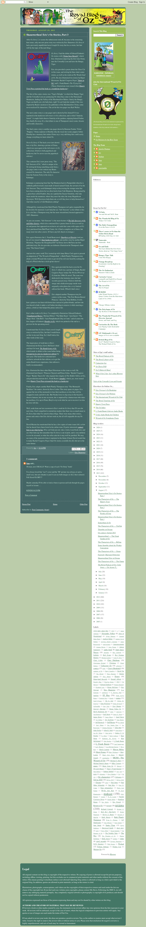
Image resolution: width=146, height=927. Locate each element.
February (102, 589)
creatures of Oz (97, 671)
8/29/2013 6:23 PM (33, 490)
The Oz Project (104, 287)
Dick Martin (107, 677)
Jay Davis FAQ (101, 366)
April (101, 582)
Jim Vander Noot (112, 725)
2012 (98, 597)
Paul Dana (114, 782)
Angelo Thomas (104, 149)
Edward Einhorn (105, 684)
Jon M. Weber (97, 733)
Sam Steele (97, 825)
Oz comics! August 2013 (107, 533)
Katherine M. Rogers (109, 738)
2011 (98, 600)
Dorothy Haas (97, 682)
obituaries (102, 774)
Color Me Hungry (105, 257)
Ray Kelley (105, 802)
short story (120, 828)
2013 (98, 473)
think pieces (106, 839)
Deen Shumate (111, 674)
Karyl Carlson (114, 736)
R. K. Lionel (112, 797)
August (101, 490)
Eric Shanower (80, 452)
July (100, 571)
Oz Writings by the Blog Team (107, 139)
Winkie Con (116, 847)
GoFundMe (96, 706)
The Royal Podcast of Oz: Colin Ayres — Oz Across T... (109, 566)
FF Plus (106, 695)
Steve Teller (104, 831)
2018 (98, 455)
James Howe (97, 717)
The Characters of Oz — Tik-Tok (110, 526)
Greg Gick (106, 706)
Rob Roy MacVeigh (108, 812)
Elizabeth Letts (100, 687)
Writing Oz (97, 849)
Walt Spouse (111, 844)
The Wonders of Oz (109, 836)
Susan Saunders (115, 831)
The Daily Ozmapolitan (108, 225)
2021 (98, 445)
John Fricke (97, 730)
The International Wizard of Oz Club (109, 397)
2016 (98, 462)
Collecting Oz (106, 665)
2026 (98, 427)
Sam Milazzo (108, 823)
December (103, 476)
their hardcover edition (50, 240)
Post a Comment (31, 495)
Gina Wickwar (105, 703)
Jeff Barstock (100, 722)
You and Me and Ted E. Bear (108, 214)
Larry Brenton (99, 747)
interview (119, 712)
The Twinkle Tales (111, 833)
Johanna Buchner (107, 728)
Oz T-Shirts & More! (103, 370)
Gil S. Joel (109, 701)
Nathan (101, 156)
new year (119, 771)
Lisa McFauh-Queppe (112, 747)
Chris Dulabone (113, 660)
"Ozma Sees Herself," (71, 56)
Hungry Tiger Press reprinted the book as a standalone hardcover (55, 87)
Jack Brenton (97, 714)
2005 (98, 621)
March (101, 585)
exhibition (105, 693)
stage (97, 831)
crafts (103, 668)
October (102, 483)
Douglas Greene (109, 682)
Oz (119, 774)
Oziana (98, 782)
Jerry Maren (100, 725)
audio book (108, 649)
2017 (98, 459)
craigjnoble (103, 168)
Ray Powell (117, 802)
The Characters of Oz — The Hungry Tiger (108, 500)
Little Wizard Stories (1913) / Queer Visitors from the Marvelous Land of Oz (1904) (110, 296)
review (109, 805)
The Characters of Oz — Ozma (109, 551)
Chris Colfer (98, 660)
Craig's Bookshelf (114, 668)
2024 (98, 434)
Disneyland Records (100, 679)
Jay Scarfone (109, 720)
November (103, 480)
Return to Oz (98, 805)
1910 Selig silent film (100, 631)
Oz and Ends (104, 246)
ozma (106, 783)
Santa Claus (110, 825)
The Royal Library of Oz (104, 359)
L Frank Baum (119, 741)
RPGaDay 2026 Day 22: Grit (108, 236)
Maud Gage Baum (108, 755)
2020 (98, 448)
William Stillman (103, 847)
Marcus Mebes (118, 749)
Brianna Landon (106, 658)
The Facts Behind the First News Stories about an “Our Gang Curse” (111, 249)
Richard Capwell (107, 809)
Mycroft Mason (98, 769)
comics (96, 668)
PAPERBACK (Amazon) (103, 76)
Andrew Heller (108, 639)
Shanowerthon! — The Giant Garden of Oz (108, 537)
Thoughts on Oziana (105, 529)
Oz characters (104, 776)
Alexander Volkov (108, 633)
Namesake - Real (104, 242)
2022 (98, 441)
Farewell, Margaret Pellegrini (109, 555)
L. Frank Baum (102, 743)
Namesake (103, 240)
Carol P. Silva (117, 658)
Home (55, 504)
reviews (119, 805)
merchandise (105, 758)
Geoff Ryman (97, 701)
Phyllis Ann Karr (107, 791)
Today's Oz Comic (105, 220)
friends (111, 698)
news (95, 774)
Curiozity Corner (105, 277)
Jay (100, 153)
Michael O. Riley (115, 761)
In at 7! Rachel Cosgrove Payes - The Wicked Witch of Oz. (110, 343)
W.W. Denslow (98, 844)
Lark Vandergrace (119, 744)
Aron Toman (112, 647)
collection (119, 666)
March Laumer (104, 749)
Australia (106, 652)
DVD (118, 682)
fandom (96, 695)
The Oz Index (101, 407)
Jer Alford (121, 722)
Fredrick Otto (103, 698)
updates (115, 839)
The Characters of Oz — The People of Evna (108, 512)
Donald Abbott (116, 679)
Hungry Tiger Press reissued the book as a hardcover (49, 381)
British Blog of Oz (105, 339)
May (100, 578)
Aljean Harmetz (110, 636)
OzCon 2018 (97, 780)
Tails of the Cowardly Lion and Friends (107, 381)
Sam (28, 463)
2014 (98, 469)
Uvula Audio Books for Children (107, 414)
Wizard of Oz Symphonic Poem (107, 418)
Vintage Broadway (106, 261)
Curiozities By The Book (108, 324)
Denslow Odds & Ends (106, 272)
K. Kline (104, 736)
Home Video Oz (115, 709)
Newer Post (26, 504)
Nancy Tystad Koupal (114, 769)
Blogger (113, 854)
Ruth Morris (106, 817)
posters (103, 797)
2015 (98, 466)
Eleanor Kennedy (119, 685)
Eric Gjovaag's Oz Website (105, 393)
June (100, 575)
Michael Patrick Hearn (101, 763)
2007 (98, 614)
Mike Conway (116, 763)
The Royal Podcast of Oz (105, 356)
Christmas (112, 663)
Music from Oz (107, 766)
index (111, 712)
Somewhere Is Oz (104, 522)
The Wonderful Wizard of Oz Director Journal (110, 317)
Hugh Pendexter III (100, 712)
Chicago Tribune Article (107, 305)
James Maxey (109, 717)
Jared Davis (120, 717)
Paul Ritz (111, 785)
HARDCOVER (98, 73)
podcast (108, 794)
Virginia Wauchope (115, 841)
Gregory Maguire (99, 709)
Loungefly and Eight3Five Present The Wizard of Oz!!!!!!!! (110, 280)
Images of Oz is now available (109, 335)
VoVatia (102, 212)
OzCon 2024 (120, 780)
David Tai (120, 671)
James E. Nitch (117, 714)
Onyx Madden (112, 774)
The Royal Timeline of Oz (105, 400)
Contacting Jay (101, 363)
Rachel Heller (111, 799)
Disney (117, 676)
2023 (98, 438)
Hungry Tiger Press (103, 404)
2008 (98, 611)
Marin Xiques (101, 752)
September (103, 486)
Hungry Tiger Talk (106, 255)
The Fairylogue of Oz (107, 309)
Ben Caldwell (117, 652)
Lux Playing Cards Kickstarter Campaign (109, 327)
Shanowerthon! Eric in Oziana (109, 558)
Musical (119, 766)
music (95, 766)
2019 (98, 452)
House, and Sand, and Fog (108, 320)
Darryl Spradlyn (109, 671)
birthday (96, 655)
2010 (98, 604)
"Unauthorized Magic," (34, 316)
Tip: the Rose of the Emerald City (110, 311)
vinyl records (101, 841)
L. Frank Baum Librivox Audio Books (109, 411)
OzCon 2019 (110, 780)
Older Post (84, 504)
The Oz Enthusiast (106, 270)
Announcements (118, 644)
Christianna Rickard (99, 663)
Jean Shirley (120, 720)
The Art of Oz (104, 285)
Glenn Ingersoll (117, 704)
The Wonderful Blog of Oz (109, 218)
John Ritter (118, 730)
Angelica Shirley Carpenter (109, 642)
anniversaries (106, 644)
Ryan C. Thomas (112, 820)
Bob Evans (107, 655)
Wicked (121, 844)
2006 (98, 618)
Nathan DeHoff (108, 771)
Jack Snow (106, 714)
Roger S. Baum (108, 814)
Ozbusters (118, 777)
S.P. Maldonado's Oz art (108, 333)
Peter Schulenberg (107, 788)
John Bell (118, 728)
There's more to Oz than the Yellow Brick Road (109, 232)
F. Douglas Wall (116, 693)
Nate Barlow (97, 771)
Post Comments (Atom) (40, 509)
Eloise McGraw (112, 687)
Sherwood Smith (107, 828)
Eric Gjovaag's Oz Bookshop (106, 390)
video (122, 838)
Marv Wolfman (113, 752)
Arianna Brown (100, 647)
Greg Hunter (116, 706)
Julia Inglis (108, 733)
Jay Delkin (99, 720)
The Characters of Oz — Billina (109, 542)
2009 (98, 607)
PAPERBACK (109, 73)
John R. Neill (108, 730)
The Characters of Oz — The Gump (111, 561)
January (102, 592)
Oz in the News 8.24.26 (107, 227)
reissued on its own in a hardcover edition (41, 354)
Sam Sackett (118, 823)
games (118, 698)
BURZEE (102, 292)
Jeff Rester (111, 722)
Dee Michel (100, 674)
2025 (98, 431)
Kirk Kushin (107, 741)
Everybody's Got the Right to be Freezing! (109, 265)
